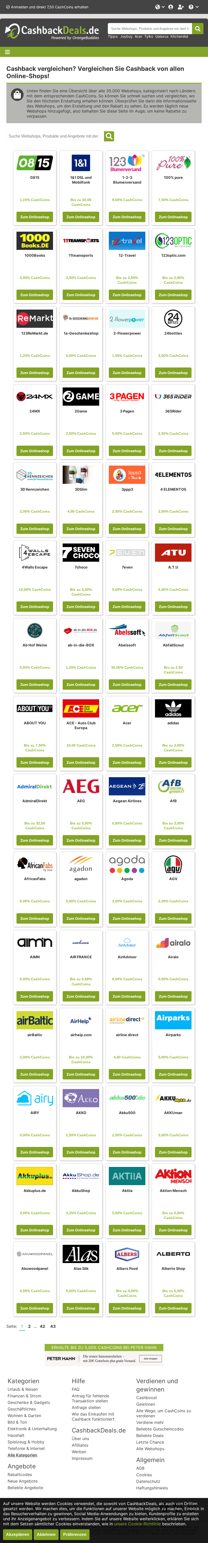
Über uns (80, 1438)
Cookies (144, 1474)
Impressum (82, 1458)
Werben (79, 1451)
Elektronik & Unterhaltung (32, 1428)
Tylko (148, 36)
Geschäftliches (22, 1408)
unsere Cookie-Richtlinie (137, 1523)
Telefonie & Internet (26, 1448)
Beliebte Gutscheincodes (160, 1428)
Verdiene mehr (150, 1422)
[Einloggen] (171, 7)
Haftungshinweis (152, 1487)
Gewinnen (145, 1404)
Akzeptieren (17, 1534)
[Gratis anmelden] (181, 7)
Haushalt (16, 1435)
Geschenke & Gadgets (29, 1402)
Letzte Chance (150, 1442)
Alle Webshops (150, 1448)
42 (42, 1326)
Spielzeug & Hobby (26, 1441)
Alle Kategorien (22, 1455)
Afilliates (80, 1445)
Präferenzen (74, 1534)
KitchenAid (179, 36)
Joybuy (126, 36)
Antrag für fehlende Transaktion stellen (90, 1398)
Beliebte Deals (150, 1435)
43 (53, 1326)
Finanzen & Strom (24, 1395)
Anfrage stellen (86, 1407)
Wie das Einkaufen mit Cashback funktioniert (93, 1416)
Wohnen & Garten (24, 1415)
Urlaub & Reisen (23, 1389)
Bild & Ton (17, 1422)
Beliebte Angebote (25, 1487)
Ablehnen (46, 1534)
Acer (138, 36)
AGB (140, 1468)
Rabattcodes (20, 1474)
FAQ (75, 1389)
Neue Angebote (23, 1481)
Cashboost (146, 1397)
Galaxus (161, 36)
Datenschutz (148, 1481)
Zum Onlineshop (34, 217)
